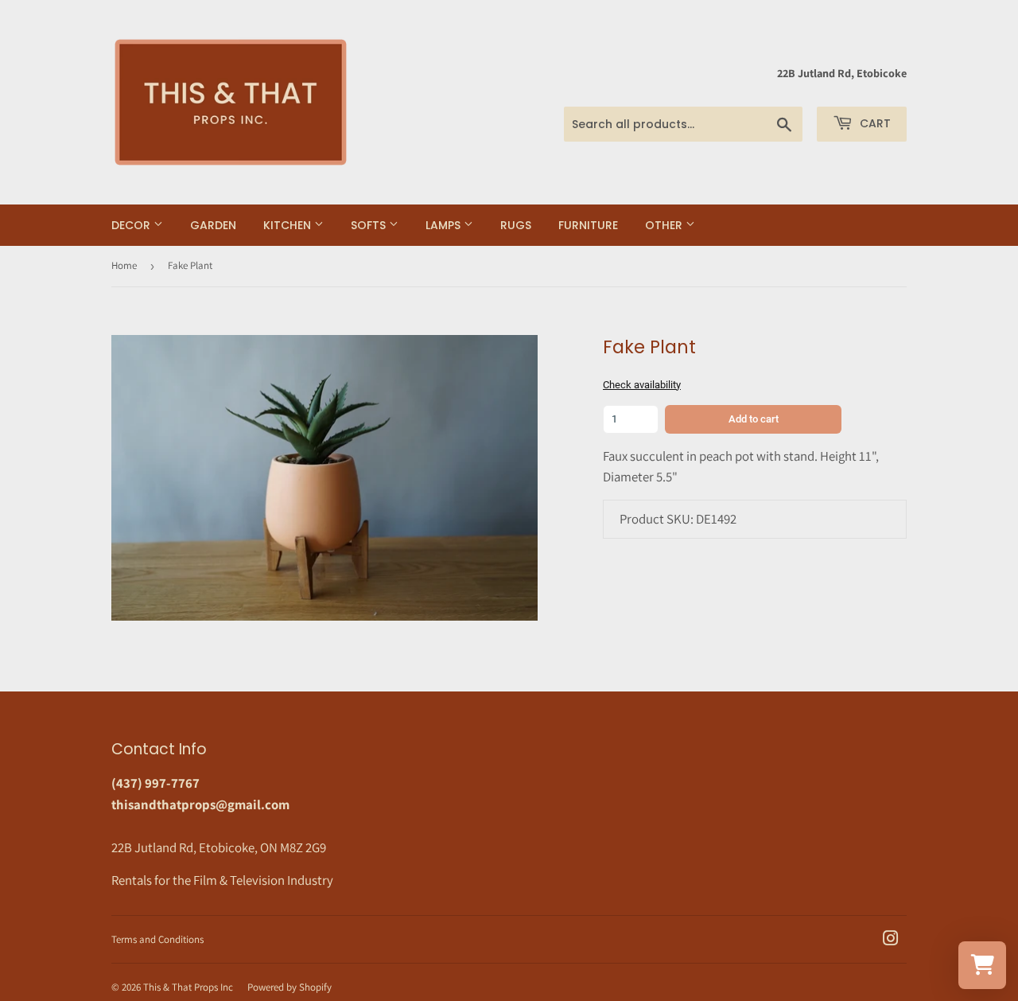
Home (124, 265)
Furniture (588, 225)
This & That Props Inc (188, 987)
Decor (132, 225)
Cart (874, 123)
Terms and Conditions (157, 939)
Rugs (515, 225)
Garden (213, 225)
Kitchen (288, 225)
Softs (370, 225)
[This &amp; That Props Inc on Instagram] (891, 939)
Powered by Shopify (289, 987)
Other (665, 225)
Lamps (444, 225)
